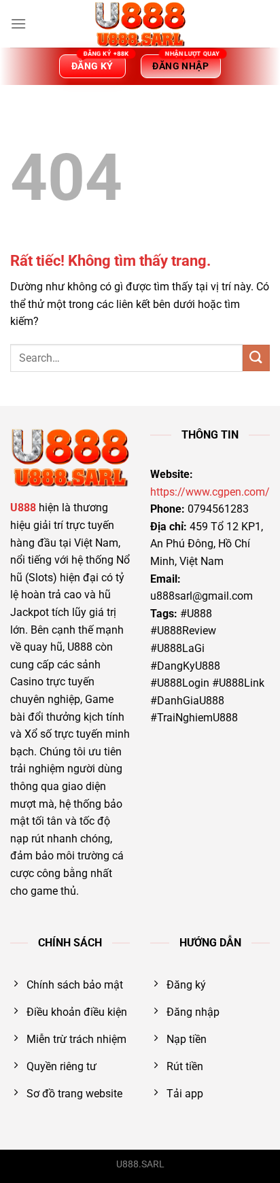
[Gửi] (256, 358)
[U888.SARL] (140, 24)
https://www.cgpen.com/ (210, 491)
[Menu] (18, 23)
